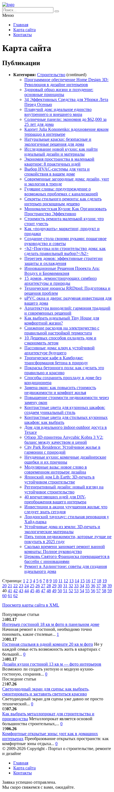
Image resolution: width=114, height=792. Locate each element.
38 (104, 585)
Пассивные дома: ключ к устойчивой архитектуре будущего (59, 350)
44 (26, 590)
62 (15, 595)
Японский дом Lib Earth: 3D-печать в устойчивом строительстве (59, 479)
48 (48, 590)
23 (21, 585)
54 (82, 590)
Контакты (22, 34)
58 (104, 590)
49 (54, 590)
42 (15, 590)
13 (71, 580)
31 (65, 585)
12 (66, 580)
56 (93, 590)
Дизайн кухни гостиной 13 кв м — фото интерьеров (51, 664)
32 (71, 585)
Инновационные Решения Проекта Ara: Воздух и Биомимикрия (62, 271)
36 (93, 585)
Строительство (51, 74)
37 (98, 585)
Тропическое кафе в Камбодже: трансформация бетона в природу (56, 360)
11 (60, 580)
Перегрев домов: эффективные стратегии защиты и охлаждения (63, 261)
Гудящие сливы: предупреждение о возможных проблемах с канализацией (61, 191)
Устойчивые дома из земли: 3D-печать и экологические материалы (62, 529)
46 (37, 590)
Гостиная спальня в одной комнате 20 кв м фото (47, 644)
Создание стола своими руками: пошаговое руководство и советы (65, 241)
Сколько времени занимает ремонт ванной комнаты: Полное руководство (64, 549)
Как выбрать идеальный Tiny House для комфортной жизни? (61, 320)
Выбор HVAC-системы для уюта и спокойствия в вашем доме (57, 171)
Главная (20, 24)
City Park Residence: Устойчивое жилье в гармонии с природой (62, 450)
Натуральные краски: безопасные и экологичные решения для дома (57, 142)
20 (4, 585)
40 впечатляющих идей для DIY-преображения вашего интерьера (55, 499)
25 (32, 585)
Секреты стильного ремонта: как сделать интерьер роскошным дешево (63, 201)
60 (4, 595)
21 (10, 585)
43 (21, 590)
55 (87, 590)
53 (76, 590)
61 (10, 595)
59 (109, 590)
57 (98, 590)
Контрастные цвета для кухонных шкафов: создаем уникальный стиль (64, 410)
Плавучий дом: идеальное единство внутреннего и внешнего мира (58, 112)
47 (43, 590)
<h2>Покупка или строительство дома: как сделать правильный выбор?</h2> (65, 251)
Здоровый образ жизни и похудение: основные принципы (58, 92)
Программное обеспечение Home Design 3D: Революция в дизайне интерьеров (66, 82)
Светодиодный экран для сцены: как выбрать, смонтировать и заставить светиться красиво (45, 691)
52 (71, 590)
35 (87, 585)
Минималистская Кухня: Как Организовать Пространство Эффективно (65, 211)
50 (60, 590)
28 (48, 585)
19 (104, 580)
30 (60, 585)
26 (37, 585)
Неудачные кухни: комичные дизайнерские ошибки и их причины (65, 459)
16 (88, 580)
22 (15, 585)
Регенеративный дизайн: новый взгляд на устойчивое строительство (63, 489)
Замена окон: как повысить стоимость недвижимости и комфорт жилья (60, 390)
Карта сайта (24, 29)
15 (82, 580)
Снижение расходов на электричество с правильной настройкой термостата (61, 330)
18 (99, 580)
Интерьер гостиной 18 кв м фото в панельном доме (50, 624)
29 (54, 585)
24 (26, 585)
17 (93, 580)
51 (65, 590)
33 (76, 585)
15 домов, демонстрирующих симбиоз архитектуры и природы (60, 281)
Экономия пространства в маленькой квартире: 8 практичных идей (59, 161)
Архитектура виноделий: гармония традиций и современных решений (67, 310)
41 (10, 590)
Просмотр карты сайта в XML (30, 605)
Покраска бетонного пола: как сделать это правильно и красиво (64, 370)
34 (82, 585)
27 (43, 585)
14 (77, 580)
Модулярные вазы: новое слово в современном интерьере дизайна (55, 469)
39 (109, 585)
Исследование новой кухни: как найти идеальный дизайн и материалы (61, 151)
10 (55, 580)
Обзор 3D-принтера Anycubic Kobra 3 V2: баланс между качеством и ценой (63, 440)
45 (32, 590)
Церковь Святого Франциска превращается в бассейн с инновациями (67, 559)
